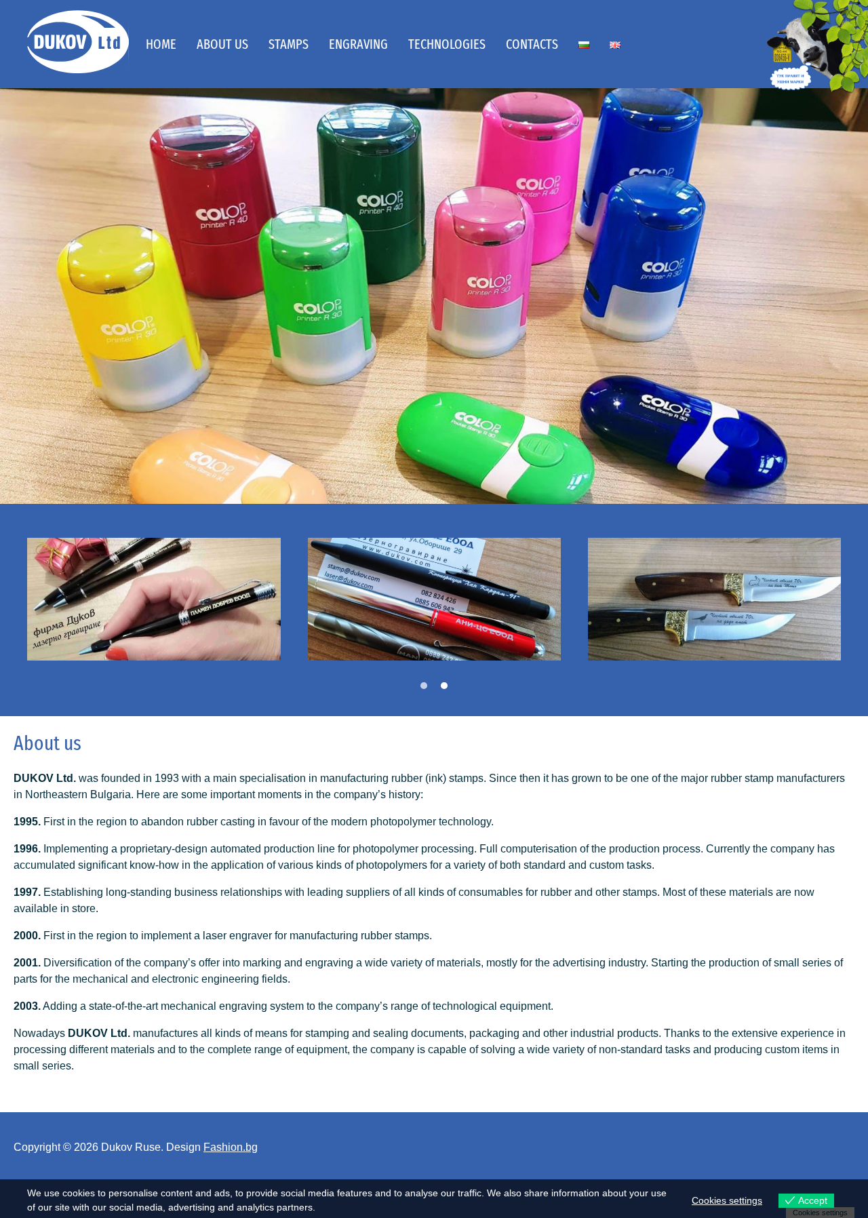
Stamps (289, 44)
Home (161, 44)
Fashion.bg (230, 1147)
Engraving (358, 44)
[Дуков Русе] (78, 41)
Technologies (447, 44)
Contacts (532, 44)
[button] (423, 685)
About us (222, 44)
